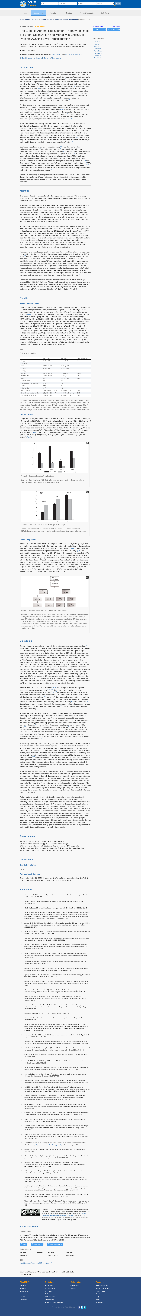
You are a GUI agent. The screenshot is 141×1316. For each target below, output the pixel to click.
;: (56, 54)
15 (72, 701)
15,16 (44, 696)
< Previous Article (98, 26)
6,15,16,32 (50, 689)
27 (21, 1080)
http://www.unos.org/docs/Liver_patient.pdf (49, 1145)
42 (38, 733)
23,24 (61, 146)
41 (69, 726)
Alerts (98, 1299)
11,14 (87, 165)
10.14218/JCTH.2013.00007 (73, 54)
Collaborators (74, 1285)
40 (25, 726)
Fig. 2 (35, 432)
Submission (99, 1302)
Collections (105, 13)
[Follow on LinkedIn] (85, 1307)
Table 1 (29, 314)
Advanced (117, 6)
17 (27, 128)
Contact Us (23, 1299)
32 (21, 1119)
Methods (96, 44)
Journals (37, 13)
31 (30, 162)
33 (21, 1126)
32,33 (85, 162)
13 (21, 981)
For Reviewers (50, 1288)
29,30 (73, 153)
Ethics (47, 1294)
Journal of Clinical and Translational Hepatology (59, 19)
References (97, 55)
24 (21, 1061)
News (22, 1294)
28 (21, 1087)
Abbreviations (98, 51)
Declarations (98, 53)
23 (21, 1054)
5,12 (73, 162)
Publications (25, 19)
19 (23, 132)
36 (79, 274)
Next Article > (116, 26)
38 (85, 715)
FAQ (97, 1297)
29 (21, 1095)
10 (69, 99)
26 (60, 148)
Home (25, 13)
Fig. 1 (29, 437)
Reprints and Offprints (103, 1288)
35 (25, 256)
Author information (28, 50)
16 (87, 701)
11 (79, 696)
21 (21, 1041)
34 (70, 246)
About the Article (99, 58)
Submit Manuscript (87, 13)
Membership (24, 1291)
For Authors (49, 1285)
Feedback (99, 1294)
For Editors (48, 1291)
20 (21, 1035)
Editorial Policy (50, 1297)
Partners (73, 1288)
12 (21, 975)
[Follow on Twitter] (82, 1307)
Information (53, 13)
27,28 (64, 151)
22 (72, 141)
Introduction (97, 42)
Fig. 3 (78, 551)
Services (22, 1297)
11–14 (61, 109)
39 (35, 724)
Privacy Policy (100, 1291)
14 (85, 160)
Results (96, 46)
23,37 (87, 645)
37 (21, 1156)
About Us (68, 13)
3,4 (66, 79)
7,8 (39, 88)
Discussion (97, 49)
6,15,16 (70, 118)
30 (21, 1104)
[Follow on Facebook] (79, 1307)
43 (21, 1201)
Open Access (49, 1299)
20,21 (77, 137)
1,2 (81, 74)
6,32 (61, 706)
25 (40, 148)
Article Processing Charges (54, 1302)
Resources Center (102, 1285)
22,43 (40, 738)
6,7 (74, 86)
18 (39, 130)
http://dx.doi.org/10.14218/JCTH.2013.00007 (36, 1263)
